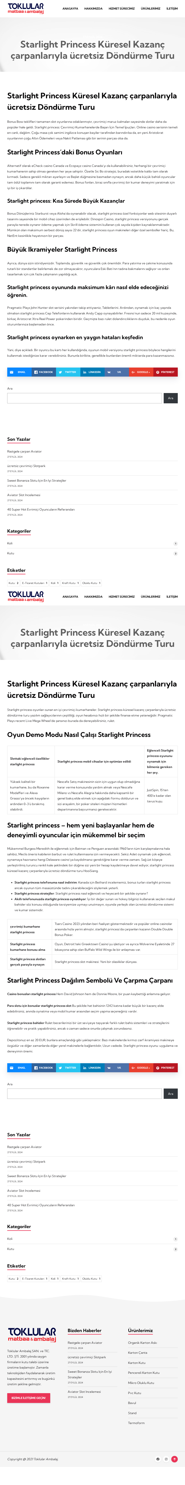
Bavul (132, 1403)
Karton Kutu (136, 1363)
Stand (132, 1413)
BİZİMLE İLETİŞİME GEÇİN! (29, 1398)
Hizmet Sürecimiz (122, 8)
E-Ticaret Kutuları (34, 583)
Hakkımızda (93, 8)
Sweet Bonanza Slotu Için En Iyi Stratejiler (36, 480)
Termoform (136, 1423)
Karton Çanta (137, 1352)
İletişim (172, 8)
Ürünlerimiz (150, 8)
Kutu (10, 553)
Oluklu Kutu (91, 583)
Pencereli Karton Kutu (144, 1373)
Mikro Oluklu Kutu (141, 1383)
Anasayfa (70, 8)
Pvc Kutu (134, 1393)
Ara (9, 388)
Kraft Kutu (70, 583)
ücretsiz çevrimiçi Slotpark (26, 466)
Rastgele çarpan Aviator (24, 451)
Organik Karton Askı (142, 1343)
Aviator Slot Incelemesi (23, 495)
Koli (9, 543)
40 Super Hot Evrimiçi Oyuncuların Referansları (41, 509)
